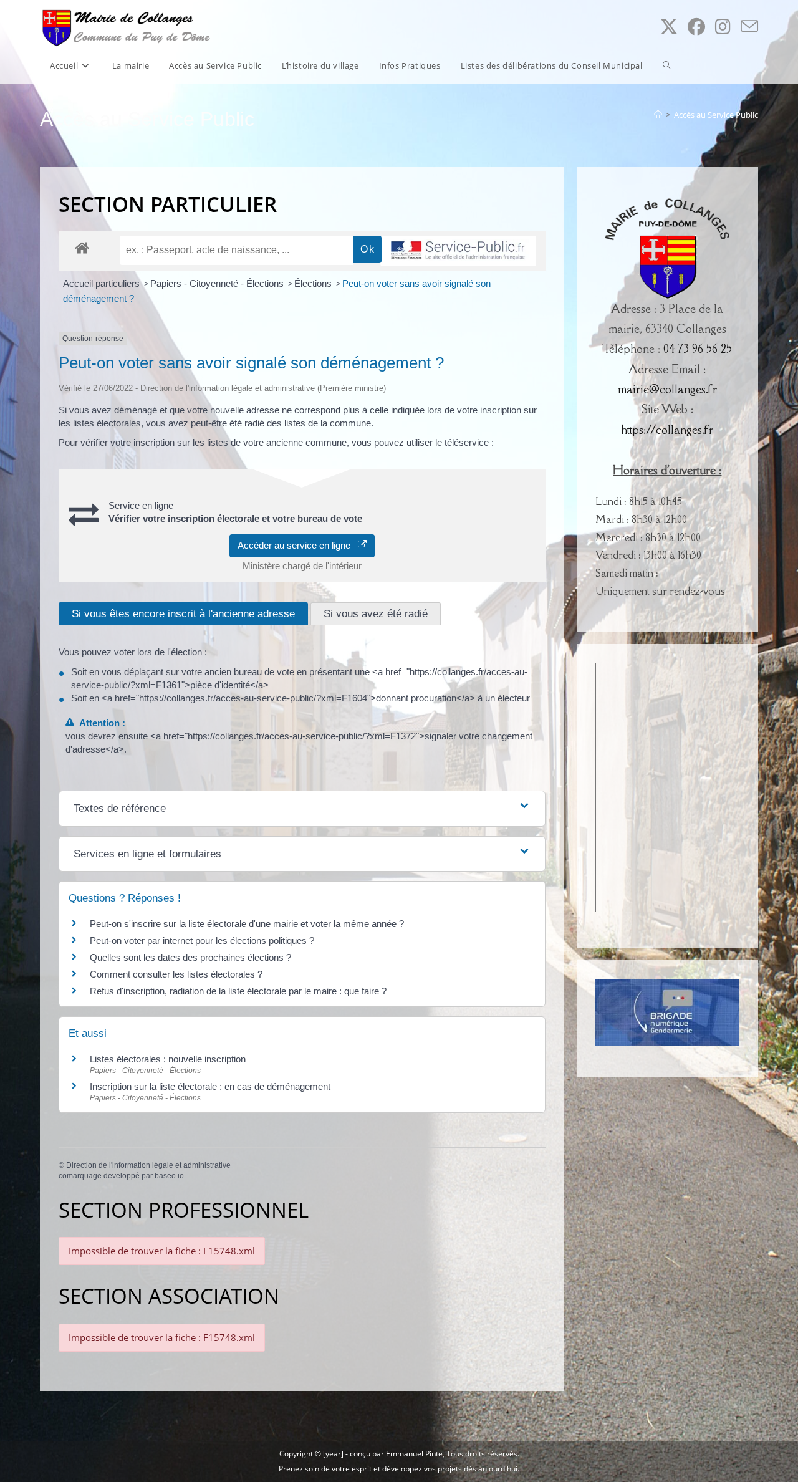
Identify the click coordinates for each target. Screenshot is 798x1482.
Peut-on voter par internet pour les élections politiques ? (202, 940)
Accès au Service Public (716, 114)
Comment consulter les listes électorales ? (176, 974)
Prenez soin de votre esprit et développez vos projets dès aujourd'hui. (399, 1468)
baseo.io (169, 1176)
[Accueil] (658, 114)
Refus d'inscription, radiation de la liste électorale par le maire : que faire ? (238, 991)
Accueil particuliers (102, 283)
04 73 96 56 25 (697, 348)
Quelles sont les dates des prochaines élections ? (190, 957)
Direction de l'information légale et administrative (148, 1165)
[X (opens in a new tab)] (669, 26)
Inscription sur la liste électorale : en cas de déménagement (210, 1086)
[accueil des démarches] (82, 247)
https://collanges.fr (667, 429)
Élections (314, 283)
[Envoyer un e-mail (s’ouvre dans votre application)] (749, 26)
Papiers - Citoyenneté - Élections (218, 283)
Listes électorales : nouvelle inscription (168, 1059)
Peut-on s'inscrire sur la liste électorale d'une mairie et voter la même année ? (247, 923)
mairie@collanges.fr (667, 389)
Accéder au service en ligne (298, 545)
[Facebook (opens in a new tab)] (696, 26)
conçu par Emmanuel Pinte (396, 1453)
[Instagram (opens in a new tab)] (723, 26)
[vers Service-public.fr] (458, 251)
